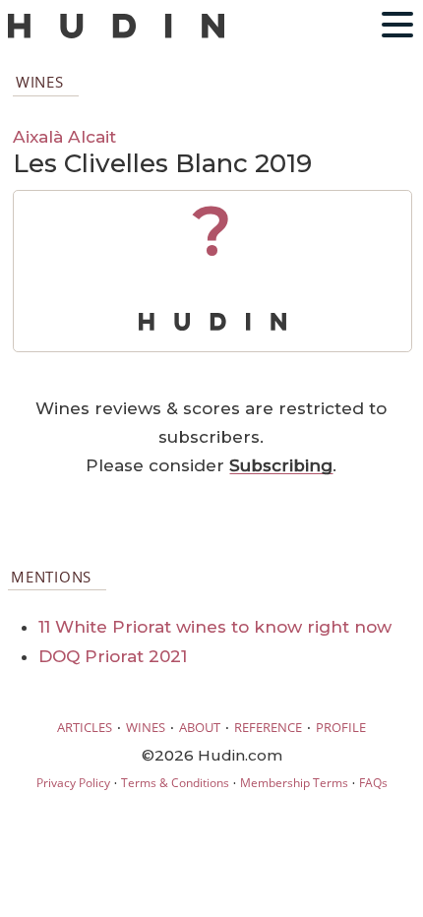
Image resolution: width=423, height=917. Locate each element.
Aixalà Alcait (64, 136)
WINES (145, 727)
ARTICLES (84, 727)
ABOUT (199, 727)
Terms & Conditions (175, 782)
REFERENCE (268, 727)
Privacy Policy (73, 782)
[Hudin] (116, 34)
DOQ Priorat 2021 (112, 656)
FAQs (373, 782)
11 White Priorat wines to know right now (215, 627)
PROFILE (341, 727)
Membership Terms (294, 782)
